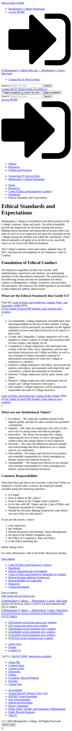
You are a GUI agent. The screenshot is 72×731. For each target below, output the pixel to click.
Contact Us (14, 650)
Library (12, 674)
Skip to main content (12, 2)
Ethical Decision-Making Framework (28, 577)
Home (11, 185)
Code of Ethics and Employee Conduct (30, 191)
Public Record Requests (21, 712)
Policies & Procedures (20, 702)
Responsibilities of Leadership (25, 580)
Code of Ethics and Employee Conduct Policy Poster (30, 395)
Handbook (14, 194)
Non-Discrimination (19, 699)
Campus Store (16, 665)
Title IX (12, 715)
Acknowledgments (18, 586)
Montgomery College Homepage (26, 8)
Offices (12, 163)
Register (12, 681)
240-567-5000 (19, 656)
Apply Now (15, 644)
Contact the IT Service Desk (24, 79)
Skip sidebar (8, 558)
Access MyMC (16, 11)
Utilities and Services (20, 170)
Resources (14, 166)
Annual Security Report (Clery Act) (28, 693)
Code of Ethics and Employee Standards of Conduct (37, 574)
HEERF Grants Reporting (22, 696)
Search (5, 85)
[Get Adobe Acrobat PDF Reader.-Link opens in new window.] (36, 311)
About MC (14, 662)
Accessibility (15, 690)
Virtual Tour (15, 684)
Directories (14, 671)
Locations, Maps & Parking (23, 677)
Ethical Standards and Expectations (27, 571)
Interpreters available (39, 656)
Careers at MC (16, 668)
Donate (12, 647)
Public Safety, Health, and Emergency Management (36, 708)
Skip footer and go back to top (18, 595)
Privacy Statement (18, 705)
